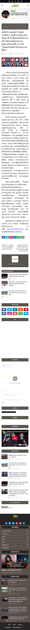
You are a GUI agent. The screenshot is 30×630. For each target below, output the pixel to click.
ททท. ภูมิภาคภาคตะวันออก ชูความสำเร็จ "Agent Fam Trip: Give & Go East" (18, 292)
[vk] (4, 313)
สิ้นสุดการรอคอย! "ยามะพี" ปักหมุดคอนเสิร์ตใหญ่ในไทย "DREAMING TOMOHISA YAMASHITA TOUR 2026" (18, 474)
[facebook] (9, 1)
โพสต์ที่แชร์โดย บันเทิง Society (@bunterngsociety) (15, 399)
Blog (11, 627)
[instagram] (15, 1)
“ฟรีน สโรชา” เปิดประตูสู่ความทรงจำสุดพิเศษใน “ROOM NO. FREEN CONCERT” (20, 14)
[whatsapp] (20, 313)
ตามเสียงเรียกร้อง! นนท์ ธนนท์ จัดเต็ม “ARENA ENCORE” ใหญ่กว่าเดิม (18, 275)
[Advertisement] (15, 340)
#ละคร (15, 539)
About (14, 624)
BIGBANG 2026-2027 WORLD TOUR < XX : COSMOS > (18, 456)
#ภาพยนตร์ (15, 533)
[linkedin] (15, 309)
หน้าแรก (4, 25)
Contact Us (20, 624)
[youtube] (15, 313)
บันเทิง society (6, 53)
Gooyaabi (22, 627)
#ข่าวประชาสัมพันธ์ (15, 531)
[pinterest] (18, 1)
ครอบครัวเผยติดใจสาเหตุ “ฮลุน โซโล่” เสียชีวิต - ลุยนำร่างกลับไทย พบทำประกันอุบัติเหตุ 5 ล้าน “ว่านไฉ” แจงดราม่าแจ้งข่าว (18, 492)
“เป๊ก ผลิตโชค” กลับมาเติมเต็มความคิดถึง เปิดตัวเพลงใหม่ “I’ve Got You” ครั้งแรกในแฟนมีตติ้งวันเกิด (18, 599)
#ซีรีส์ (15, 542)
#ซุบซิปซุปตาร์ (15, 547)
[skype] (21, 1)
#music (15, 536)
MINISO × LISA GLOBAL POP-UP (11, 570)
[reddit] (20, 309)
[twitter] (12, 1)
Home (9, 624)
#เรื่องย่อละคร (15, 544)
